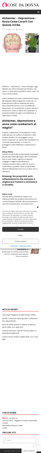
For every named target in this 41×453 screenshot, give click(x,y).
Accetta (20, 229)
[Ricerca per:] (20, 440)
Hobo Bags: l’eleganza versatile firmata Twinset (19, 315)
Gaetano (20, 29)
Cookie (4, 428)
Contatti (5, 423)
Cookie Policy (14, 246)
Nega (20, 235)
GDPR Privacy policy (25, 246)
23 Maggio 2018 (9, 29)
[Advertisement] (20, 70)
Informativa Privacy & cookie (12, 425)
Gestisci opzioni (20, 241)
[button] (38, 207)
